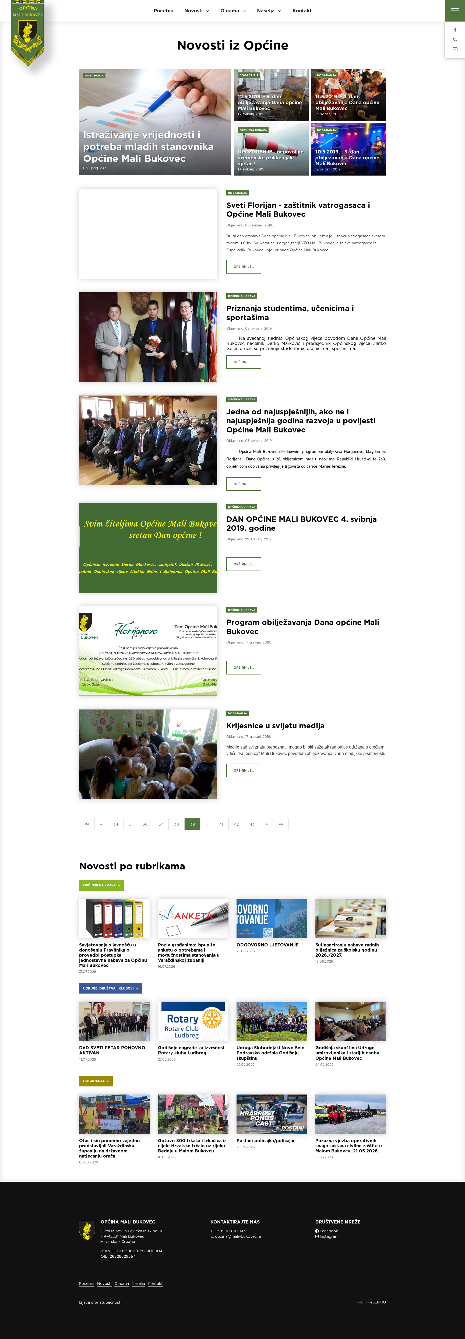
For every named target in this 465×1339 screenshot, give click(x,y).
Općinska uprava (253, 130)
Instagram (329, 1236)
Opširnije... (244, 267)
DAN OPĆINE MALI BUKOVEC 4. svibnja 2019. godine (301, 524)
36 (145, 824)
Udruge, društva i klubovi (109, 988)
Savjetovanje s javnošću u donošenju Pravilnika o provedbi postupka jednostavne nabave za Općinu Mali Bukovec (113, 955)
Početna (164, 10)
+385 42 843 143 (230, 1231)
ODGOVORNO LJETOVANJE (268, 945)
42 (236, 824)
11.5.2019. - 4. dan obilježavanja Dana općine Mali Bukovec (347, 102)
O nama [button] (229, 10)
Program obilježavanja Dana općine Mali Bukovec (302, 627)
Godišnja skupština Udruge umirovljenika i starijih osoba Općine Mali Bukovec (347, 1053)
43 (252, 824)
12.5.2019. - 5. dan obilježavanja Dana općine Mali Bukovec (270, 102)
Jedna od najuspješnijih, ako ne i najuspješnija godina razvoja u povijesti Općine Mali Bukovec (300, 420)
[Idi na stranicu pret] (101, 824)
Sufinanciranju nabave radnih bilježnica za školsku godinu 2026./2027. (347, 950)
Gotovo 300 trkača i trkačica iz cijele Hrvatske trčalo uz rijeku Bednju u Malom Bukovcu (192, 1145)
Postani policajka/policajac (266, 1140)
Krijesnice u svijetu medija (275, 725)
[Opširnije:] (114, 918)
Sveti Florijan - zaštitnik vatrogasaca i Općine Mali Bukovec (298, 210)
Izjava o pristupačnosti (100, 1302)
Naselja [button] (266, 10)
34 (115, 824)
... (228, 550)
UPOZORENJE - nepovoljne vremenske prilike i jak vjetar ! (271, 157)
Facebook (328, 1231)
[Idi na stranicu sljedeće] (266, 824)
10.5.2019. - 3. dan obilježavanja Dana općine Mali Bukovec (347, 157)
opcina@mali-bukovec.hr (238, 1236)
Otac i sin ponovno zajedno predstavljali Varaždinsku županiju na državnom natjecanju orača (109, 1148)
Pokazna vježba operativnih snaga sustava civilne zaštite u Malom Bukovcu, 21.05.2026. (348, 1145)
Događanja (94, 75)
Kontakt (302, 10)
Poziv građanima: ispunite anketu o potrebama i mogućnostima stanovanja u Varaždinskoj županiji (189, 952)
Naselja (138, 1283)
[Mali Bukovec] (29, 40)
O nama (121, 1283)
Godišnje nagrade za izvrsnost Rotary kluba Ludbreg (191, 1050)
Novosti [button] (193, 10)
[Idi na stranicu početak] (87, 824)
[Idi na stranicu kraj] (281, 824)
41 (221, 824)
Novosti (104, 1283)
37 (160, 824)
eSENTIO (378, 1302)
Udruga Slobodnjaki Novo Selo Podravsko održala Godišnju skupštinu (271, 1053)
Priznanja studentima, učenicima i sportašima (290, 313)
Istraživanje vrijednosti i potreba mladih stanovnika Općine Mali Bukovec (148, 146)
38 (176, 824)
